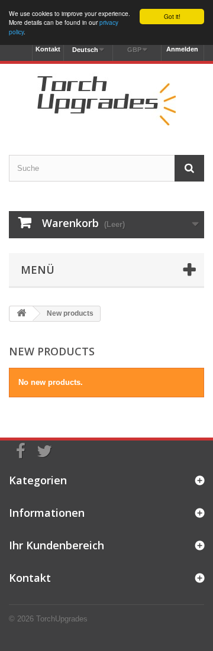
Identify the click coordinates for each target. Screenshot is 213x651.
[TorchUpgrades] (106, 99)
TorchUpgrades (62, 618)
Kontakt (48, 49)
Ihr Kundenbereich (56, 545)
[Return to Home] (21, 313)
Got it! (172, 16)
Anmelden (182, 49)
